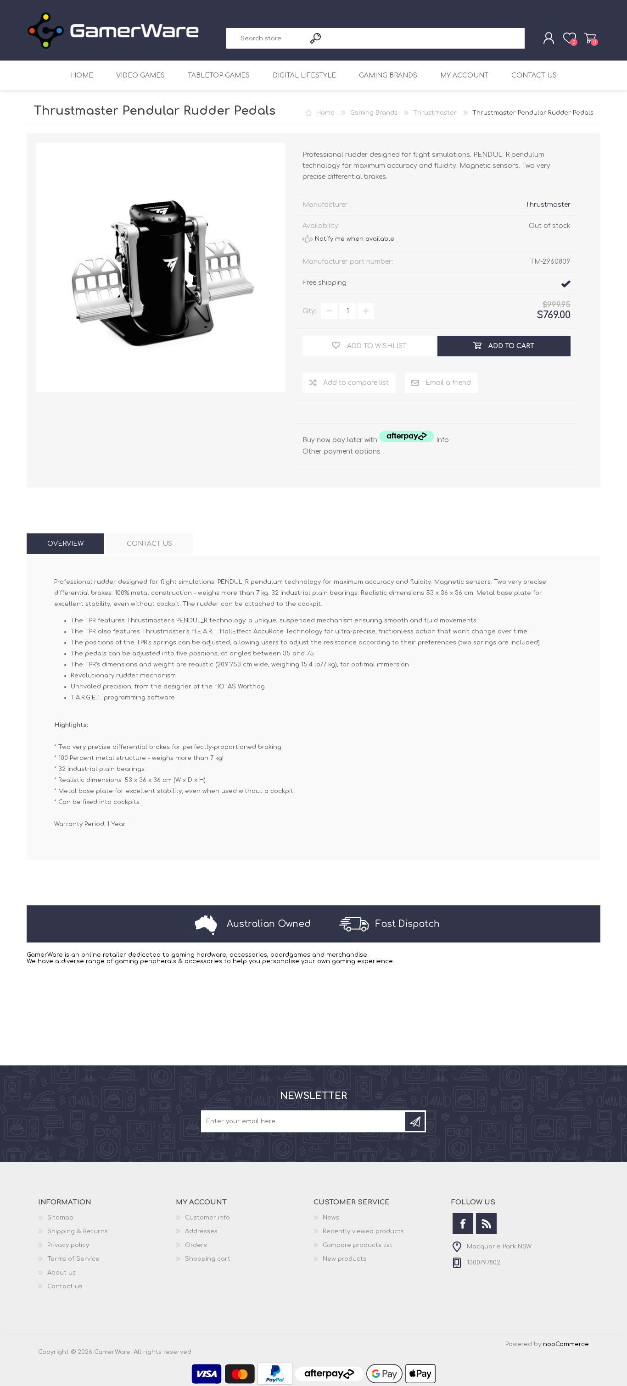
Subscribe (415, 1121)
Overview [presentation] (65, 543)
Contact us (534, 75)
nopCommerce (566, 1344)
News (331, 1217)
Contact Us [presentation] (149, 543)
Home (82, 75)
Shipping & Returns (77, 1231)
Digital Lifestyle (304, 75)
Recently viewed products (363, 1231)
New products (344, 1259)
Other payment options (341, 451)
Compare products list (357, 1245)
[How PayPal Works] (275, 1383)
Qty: (309, 311)
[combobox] (266, 38)
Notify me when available (354, 239)
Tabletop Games (219, 75)
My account (464, 75)
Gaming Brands (388, 75)
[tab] (65, 543)
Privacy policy (68, 1245)
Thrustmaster (548, 204)
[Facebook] (463, 1223)
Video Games (140, 75)
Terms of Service (73, 1259)
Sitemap (60, 1217)
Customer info (207, 1217)
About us (61, 1273)
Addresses (201, 1231)
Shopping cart (590, 38)
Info (442, 440)
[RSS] (486, 1223)
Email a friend (448, 382)
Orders (196, 1245)
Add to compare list (356, 382)
